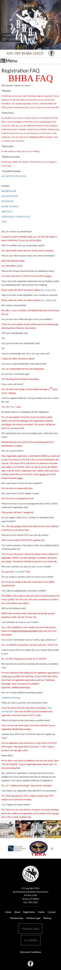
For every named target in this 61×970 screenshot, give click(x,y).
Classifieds (20, 571)
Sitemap (47, 918)
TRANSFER (7, 201)
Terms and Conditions (30, 952)
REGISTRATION (9, 196)
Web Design (24, 906)
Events (41, 912)
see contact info (48, 290)
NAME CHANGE (10, 206)
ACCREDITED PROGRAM (13, 176)
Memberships (16, 918)
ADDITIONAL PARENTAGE (15, 216)
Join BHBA (30, 940)
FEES (4, 222)
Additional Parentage (10, 697)
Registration (29, 912)
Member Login (33, 918)
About (17, 912)
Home (8, 912)
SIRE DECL (7, 211)
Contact (52, 912)
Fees (13, 407)
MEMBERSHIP (8, 191)
